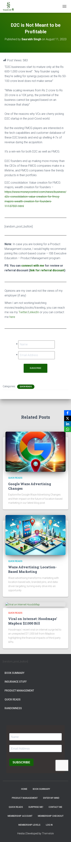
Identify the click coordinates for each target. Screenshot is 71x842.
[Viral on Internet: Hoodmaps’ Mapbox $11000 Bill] (22, 604)
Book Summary (14, 672)
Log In (49, 825)
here (12, 317)
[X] (67, 418)
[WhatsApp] (67, 429)
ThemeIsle (48, 833)
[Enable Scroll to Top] (63, 834)
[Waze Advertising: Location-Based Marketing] (35, 534)
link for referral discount (47, 270)
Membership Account (20, 816)
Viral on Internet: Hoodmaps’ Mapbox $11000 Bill (32, 621)
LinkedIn (33, 312)
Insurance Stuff (16, 681)
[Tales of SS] (10, 6)
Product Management (19, 690)
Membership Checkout (51, 816)
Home (24, 789)
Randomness (13, 708)
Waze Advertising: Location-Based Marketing (32, 569)
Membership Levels (29, 825)
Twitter (23, 312)
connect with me (32, 265)
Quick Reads (26, 387)
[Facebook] (67, 413)
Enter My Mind (51, 798)
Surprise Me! (35, 807)
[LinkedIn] (67, 424)
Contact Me (55, 807)
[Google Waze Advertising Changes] (35, 451)
